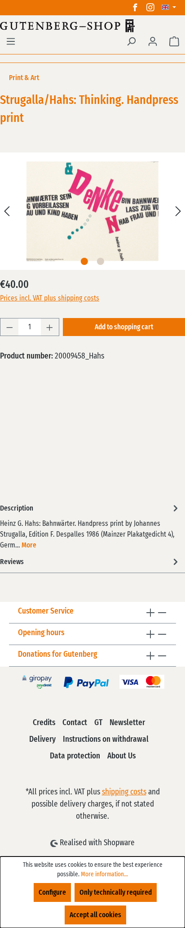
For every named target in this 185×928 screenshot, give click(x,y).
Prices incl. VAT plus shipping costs (49, 298)
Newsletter (127, 723)
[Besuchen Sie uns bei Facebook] (135, 8)
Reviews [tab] (12, 561)
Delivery (42, 739)
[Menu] (11, 41)
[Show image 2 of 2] (100, 261)
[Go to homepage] (92, 25)
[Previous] (6, 211)
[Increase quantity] (49, 327)
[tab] (90, 526)
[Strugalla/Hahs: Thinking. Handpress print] (92, 211)
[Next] (178, 211)
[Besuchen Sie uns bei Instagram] (150, 8)
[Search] (131, 41)
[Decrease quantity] (9, 327)
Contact (74, 723)
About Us (121, 756)
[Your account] (152, 41)
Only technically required (115, 892)
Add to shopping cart (124, 327)
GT (98, 723)
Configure (52, 892)
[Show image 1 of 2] (84, 261)
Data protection (75, 756)
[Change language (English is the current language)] (169, 7)
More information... (104, 874)
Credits (44, 723)
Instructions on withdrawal (106, 739)
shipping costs (124, 792)
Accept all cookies (95, 915)
